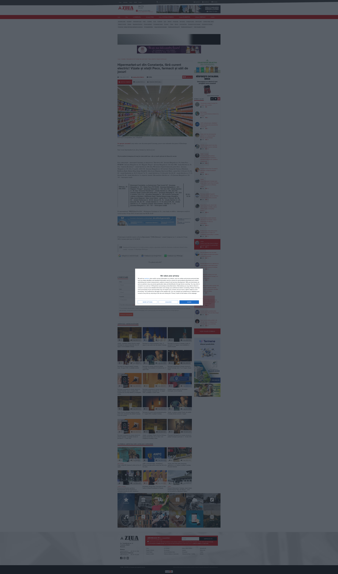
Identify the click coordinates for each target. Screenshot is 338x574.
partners (147, 278)
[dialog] (169, 287)
